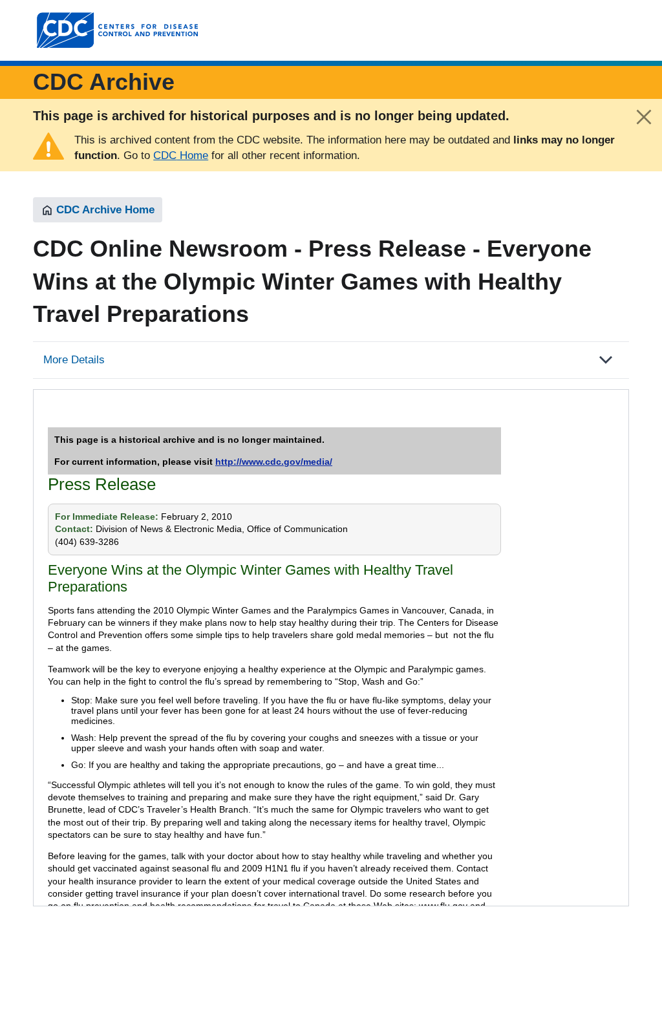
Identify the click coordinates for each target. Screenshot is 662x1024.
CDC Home (180, 155)
